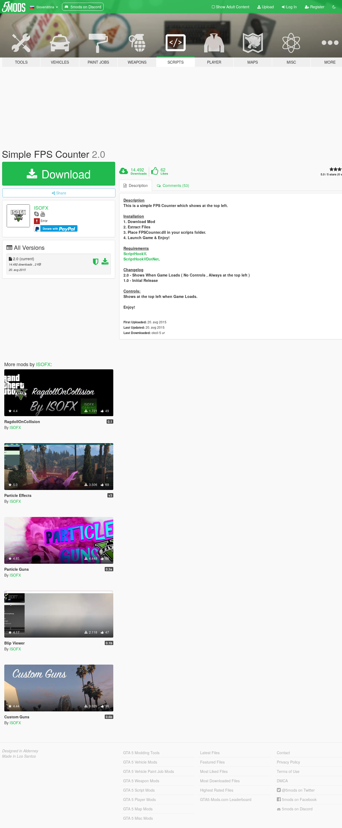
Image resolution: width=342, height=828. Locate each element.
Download (64, 174)
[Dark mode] (334, 6)
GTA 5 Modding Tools (141, 752)
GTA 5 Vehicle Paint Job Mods (148, 771)
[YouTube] (42, 213)
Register (316, 6)
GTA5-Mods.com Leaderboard (225, 799)
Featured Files (212, 762)
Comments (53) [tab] (175, 185)
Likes (164, 173)
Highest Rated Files (216, 790)
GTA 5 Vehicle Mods (140, 762)
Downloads (139, 173)
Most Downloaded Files (220, 780)
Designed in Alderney (20, 750)
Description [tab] (137, 185)
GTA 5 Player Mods (139, 799)
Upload (267, 6)
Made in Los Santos (19, 756)
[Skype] (36, 213)
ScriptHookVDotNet (141, 259)
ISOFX (41, 207)
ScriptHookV (134, 253)
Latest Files (210, 752)
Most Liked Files (214, 771)
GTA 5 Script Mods (139, 790)
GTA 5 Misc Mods (138, 818)
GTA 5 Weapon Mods (141, 780)
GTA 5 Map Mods (138, 808)
